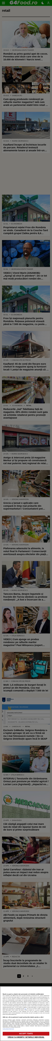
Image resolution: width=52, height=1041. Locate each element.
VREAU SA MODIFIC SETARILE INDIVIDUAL (26, 1037)
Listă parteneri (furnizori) (8, 1029)
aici (25, 1008)
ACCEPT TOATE (26, 1034)
